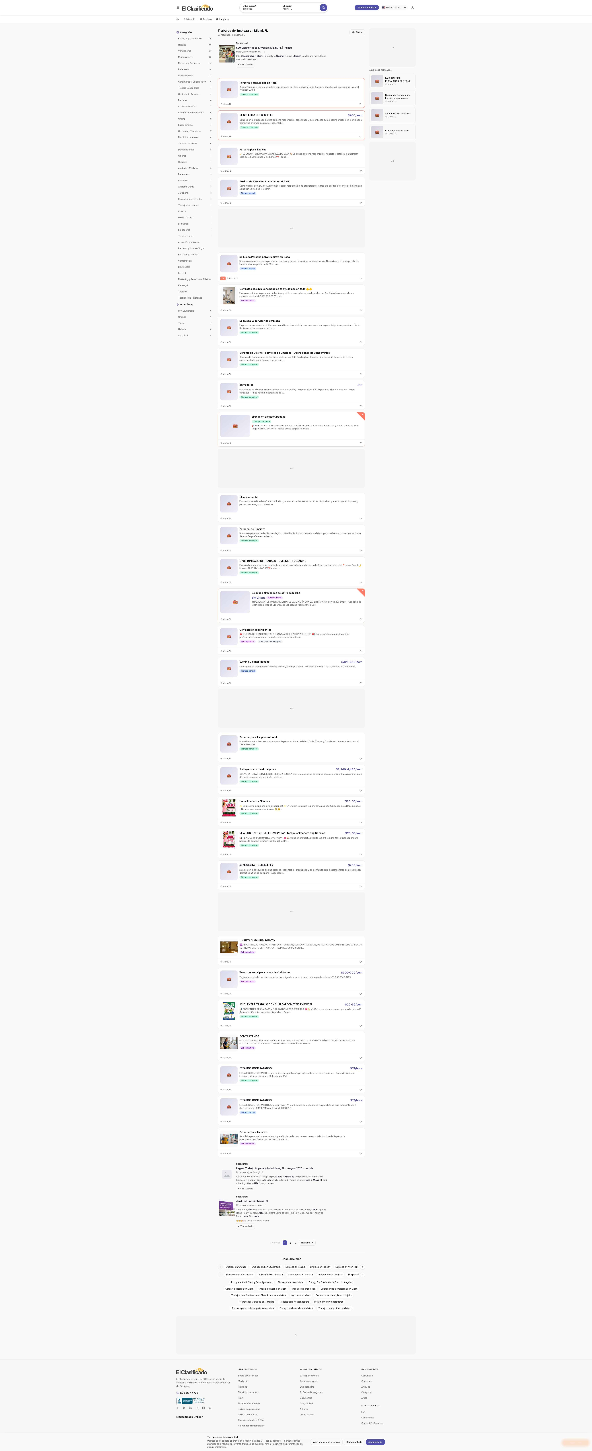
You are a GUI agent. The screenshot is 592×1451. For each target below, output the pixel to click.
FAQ (363, 1412)
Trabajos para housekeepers (294, 1301)
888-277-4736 (189, 1392)
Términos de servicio (248, 1392)
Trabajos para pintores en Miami (334, 1308)
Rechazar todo (354, 1442)
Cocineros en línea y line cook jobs (334, 1295)
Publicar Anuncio (367, 7)
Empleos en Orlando (236, 1267)
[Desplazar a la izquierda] (220, 1266)
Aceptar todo (375, 1442)
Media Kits (243, 1381)
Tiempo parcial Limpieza (300, 1274)
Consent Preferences (372, 1423)
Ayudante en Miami (300, 1295)
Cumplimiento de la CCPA (251, 1420)
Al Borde (304, 1409)
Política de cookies (247, 1414)
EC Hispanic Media (309, 1375)
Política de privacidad (249, 1409)
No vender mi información (251, 1425)
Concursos (366, 1381)
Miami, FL (191, 19)
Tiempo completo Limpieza (239, 1274)
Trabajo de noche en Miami (272, 1288)
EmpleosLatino (307, 1386)
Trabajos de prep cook (303, 1288)
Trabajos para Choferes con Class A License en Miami (258, 1295)
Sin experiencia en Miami (290, 1282)
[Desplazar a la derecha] (362, 1266)
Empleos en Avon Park (346, 1267)
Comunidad (367, 1375)
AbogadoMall (306, 1403)
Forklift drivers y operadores (328, 1301)
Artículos (365, 1386)
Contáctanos (367, 1417)
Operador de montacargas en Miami (339, 1288)
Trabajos (242, 1386)
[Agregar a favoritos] (360, 104)
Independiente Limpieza (330, 1274)
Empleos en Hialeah (320, 1267)
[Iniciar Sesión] (412, 7)
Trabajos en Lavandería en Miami (296, 1308)
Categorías (366, 1392)
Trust (240, 1398)
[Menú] (178, 7)
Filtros (359, 32)
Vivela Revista (307, 1414)
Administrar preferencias (326, 1442)
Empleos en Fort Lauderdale (266, 1267)
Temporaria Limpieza (358, 1274)
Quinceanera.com (309, 1381)
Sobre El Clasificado (248, 1375)
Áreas (364, 1398)
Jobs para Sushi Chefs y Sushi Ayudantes (251, 1282)
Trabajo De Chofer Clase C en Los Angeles (330, 1282)
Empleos (207, 19)
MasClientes (306, 1398)
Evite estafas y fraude (249, 1403)
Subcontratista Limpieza (271, 1274)
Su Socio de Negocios (311, 1392)
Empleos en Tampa (295, 1267)
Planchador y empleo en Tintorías (257, 1301)
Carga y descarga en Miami (239, 1288)
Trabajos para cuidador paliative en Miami (253, 1308)
